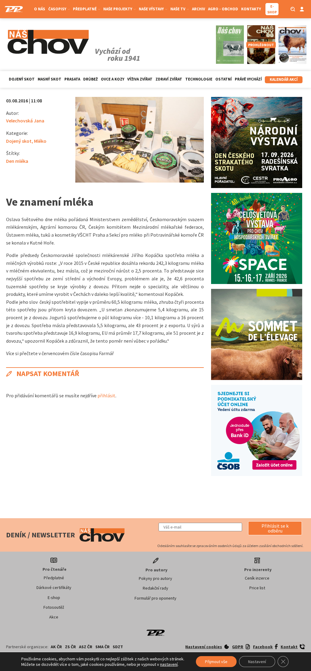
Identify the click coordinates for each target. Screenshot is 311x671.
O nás (39, 9)
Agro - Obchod (223, 9)
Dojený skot (22, 79)
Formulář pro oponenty (155, 598)
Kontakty (251, 9)
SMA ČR (102, 646)
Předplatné (54, 577)
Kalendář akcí (284, 79)
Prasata (72, 79)
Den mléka (17, 161)
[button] (275, 528)
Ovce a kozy (112, 79)
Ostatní (223, 79)
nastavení (169, 664)
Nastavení (257, 661)
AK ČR (56, 646)
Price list (257, 588)
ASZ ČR (85, 646)
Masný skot (49, 79)
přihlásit (106, 395)
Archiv (198, 9)
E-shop (54, 597)
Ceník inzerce (257, 578)
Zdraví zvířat (169, 79)
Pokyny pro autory (155, 578)
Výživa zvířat (139, 79)
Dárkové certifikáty (53, 587)
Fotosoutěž (53, 607)
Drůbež (90, 79)
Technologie (198, 79)
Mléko (40, 141)
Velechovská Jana (25, 121)
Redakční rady (155, 588)
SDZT (118, 646)
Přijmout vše (216, 661)
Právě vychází (248, 79)
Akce (53, 617)
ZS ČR (70, 646)
